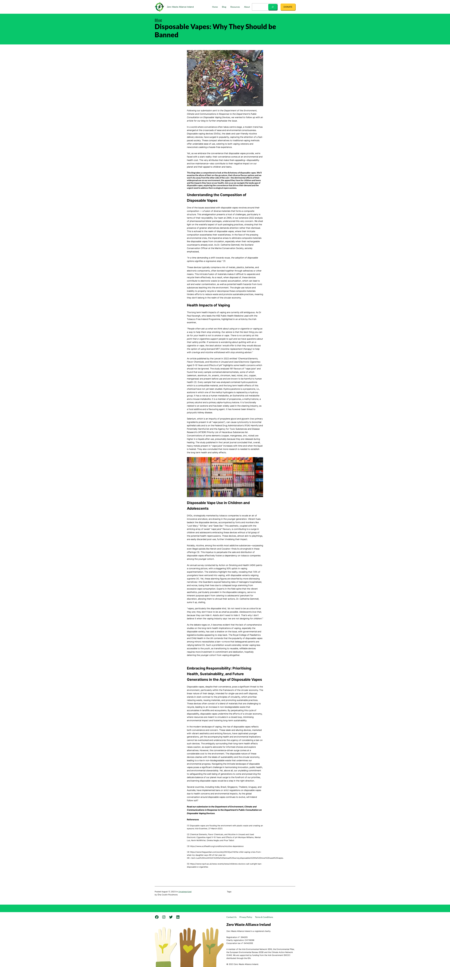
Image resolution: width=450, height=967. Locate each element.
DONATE (288, 7)
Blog (158, 20)
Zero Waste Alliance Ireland (180, 7)
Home (215, 7)
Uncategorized (184, 891)
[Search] (272, 7)
